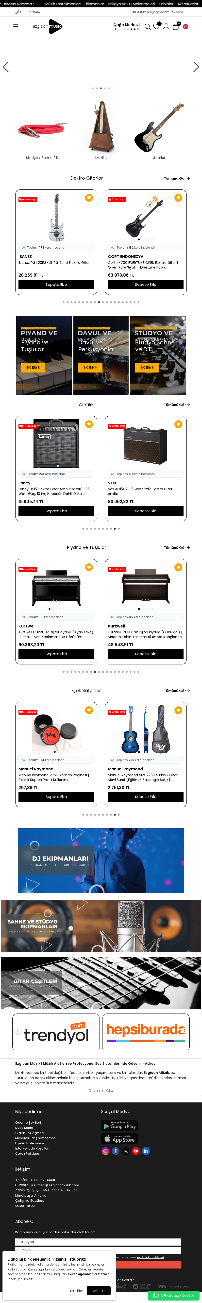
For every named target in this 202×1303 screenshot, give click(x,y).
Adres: (20, 1190)
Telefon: (22, 1179)
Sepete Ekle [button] (56, 284)
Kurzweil (26, 626)
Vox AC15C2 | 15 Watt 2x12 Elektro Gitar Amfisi (140, 491)
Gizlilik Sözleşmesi (29, 1133)
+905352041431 (31, 12)
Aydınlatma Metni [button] (150, 1257)
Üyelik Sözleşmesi (29, 1143)
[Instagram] (106, 1150)
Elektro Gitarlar (86, 178)
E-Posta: (22, 1185)
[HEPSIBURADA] (145, 1032)
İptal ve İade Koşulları (32, 1148)
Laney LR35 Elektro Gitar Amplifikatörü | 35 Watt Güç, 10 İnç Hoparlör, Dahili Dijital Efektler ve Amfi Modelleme (53, 491)
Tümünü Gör (175, 178)
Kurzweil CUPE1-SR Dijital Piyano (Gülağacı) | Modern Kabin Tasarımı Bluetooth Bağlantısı (145, 634)
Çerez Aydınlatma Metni (87, 1274)
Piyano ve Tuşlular (86, 547)
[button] (15, 26)
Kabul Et (98, 1290)
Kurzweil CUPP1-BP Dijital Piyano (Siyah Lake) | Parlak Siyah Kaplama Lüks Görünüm (55, 634)
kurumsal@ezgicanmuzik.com (160, 12)
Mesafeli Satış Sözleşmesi (35, 1138)
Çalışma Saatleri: (29, 1200)
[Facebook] (116, 1150)
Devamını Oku (101, 1090)
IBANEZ (25, 256)
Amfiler (86, 404)
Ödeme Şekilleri (28, 1122)
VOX (112, 483)
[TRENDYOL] (56, 1032)
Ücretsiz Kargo (29, 199)
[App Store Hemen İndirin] (141, 1138)
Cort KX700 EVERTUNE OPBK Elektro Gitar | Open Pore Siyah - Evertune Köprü (143, 265)
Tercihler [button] (76, 1290)
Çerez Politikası (27, 1153)
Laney (24, 483)
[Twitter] (126, 1150)
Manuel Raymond (35, 769)
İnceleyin (33, 367)
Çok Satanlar (86, 690)
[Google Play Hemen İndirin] (141, 1125)
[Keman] (101, 67)
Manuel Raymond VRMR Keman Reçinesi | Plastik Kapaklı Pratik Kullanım (53, 777)
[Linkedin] (146, 1150)
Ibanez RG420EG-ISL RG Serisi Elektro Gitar (54, 262)
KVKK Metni (24, 1127)
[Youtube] (136, 1150)
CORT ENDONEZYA (125, 256)
